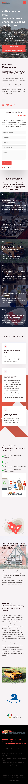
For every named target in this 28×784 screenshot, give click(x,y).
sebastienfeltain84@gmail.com (14, 744)
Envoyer (6, 163)
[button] (4, 675)
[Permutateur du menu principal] (24, 2)
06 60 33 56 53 (7, 742)
